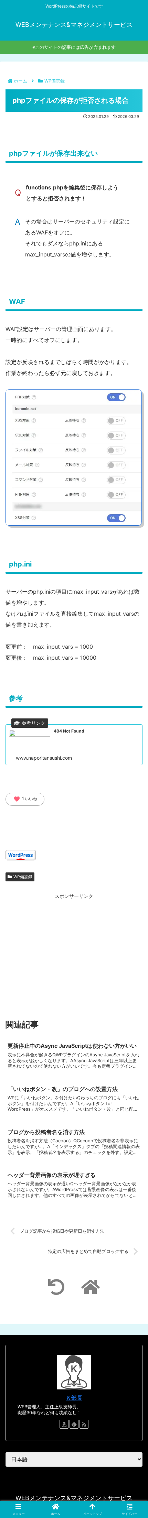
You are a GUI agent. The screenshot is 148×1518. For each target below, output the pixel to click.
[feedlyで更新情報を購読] (74, 1424)
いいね (25, 799)
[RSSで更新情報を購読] (84, 1424)
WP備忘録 (22, 876)
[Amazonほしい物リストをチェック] (64, 1424)
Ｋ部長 (74, 1398)
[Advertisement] (74, 948)
